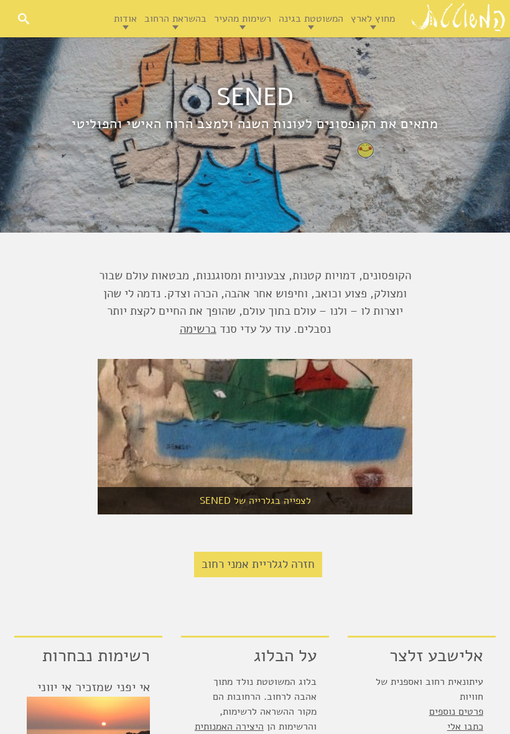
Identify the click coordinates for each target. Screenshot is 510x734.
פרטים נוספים (456, 711)
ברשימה (198, 329)
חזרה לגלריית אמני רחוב (258, 564)
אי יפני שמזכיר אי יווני (93, 687)
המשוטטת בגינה (311, 19)
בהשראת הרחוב (175, 19)
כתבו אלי (465, 726)
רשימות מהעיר (242, 19)
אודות (125, 19)
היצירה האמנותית (229, 726)
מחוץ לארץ (373, 19)
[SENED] (255, 436)
